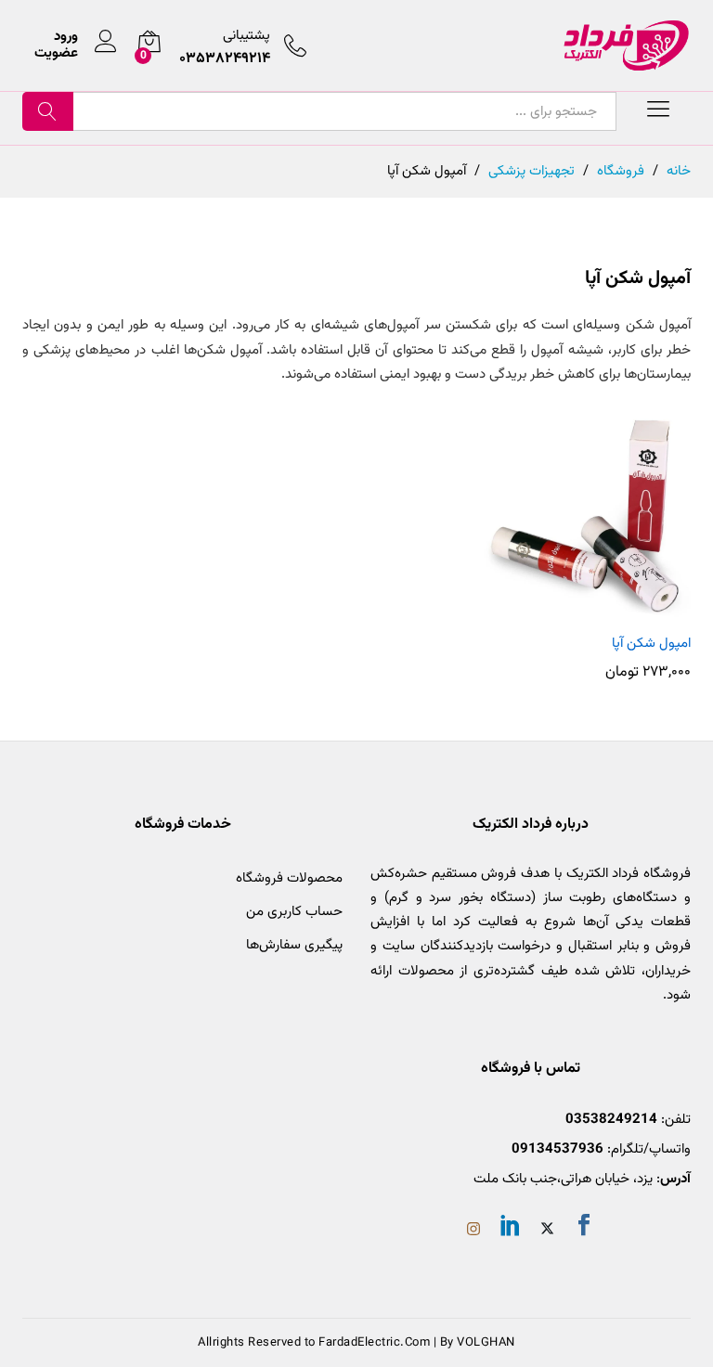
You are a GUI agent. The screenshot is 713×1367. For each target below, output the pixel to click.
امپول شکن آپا (651, 643)
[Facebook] (584, 1229)
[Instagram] (473, 1231)
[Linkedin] (510, 1229)
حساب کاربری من (294, 911)
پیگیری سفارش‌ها (294, 945)
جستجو (47, 111)
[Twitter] (547, 1231)
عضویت (56, 53)
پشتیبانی (246, 35)
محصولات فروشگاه (289, 878)
